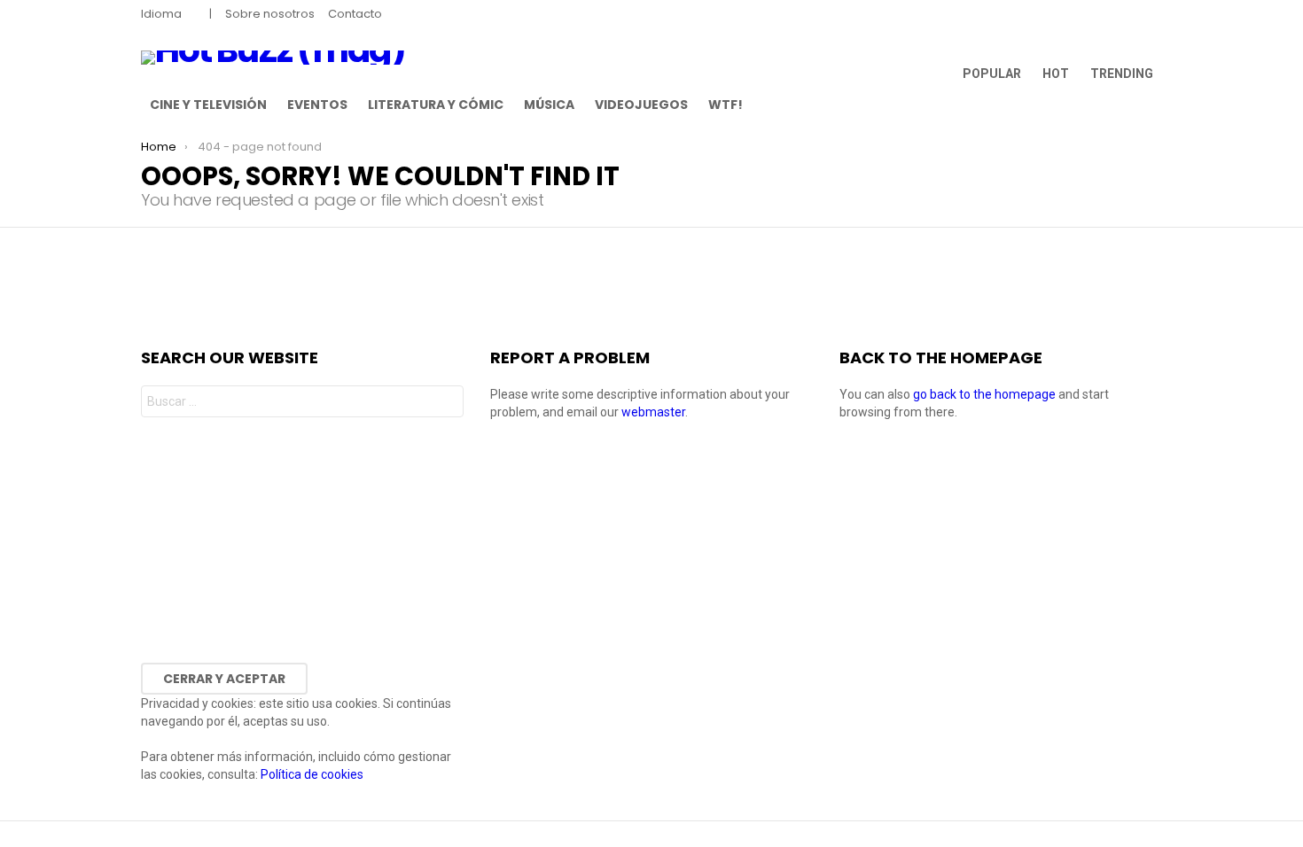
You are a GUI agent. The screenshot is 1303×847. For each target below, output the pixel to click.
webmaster (653, 412)
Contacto (355, 13)
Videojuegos (641, 104)
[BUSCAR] (1151, 104)
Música (549, 104)
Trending (1121, 73)
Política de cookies (312, 774)
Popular (992, 73)
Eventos (317, 104)
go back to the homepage (984, 394)
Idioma (161, 13)
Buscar (446, 403)
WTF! (725, 104)
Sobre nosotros (270, 13)
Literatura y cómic (435, 104)
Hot (1055, 73)
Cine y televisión (208, 104)
